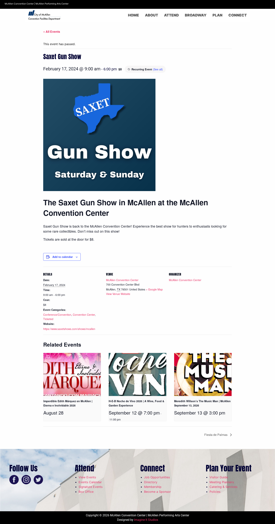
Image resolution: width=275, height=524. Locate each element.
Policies (215, 491)
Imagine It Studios (146, 520)
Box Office (86, 491)
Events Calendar (90, 482)
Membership (152, 487)
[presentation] (72, 374)
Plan (217, 15)
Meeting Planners (222, 482)
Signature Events (91, 487)
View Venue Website (118, 294)
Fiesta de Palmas (216, 434)
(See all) (158, 69)
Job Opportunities (157, 477)
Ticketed (48, 319)
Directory (150, 482)
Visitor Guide (219, 477)
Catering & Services (223, 487)
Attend (171, 15)
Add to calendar (62, 257)
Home (133, 15)
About (151, 15)
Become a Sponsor (157, 491)
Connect (237, 15)
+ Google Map (154, 289)
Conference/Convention (57, 314)
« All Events (51, 31)
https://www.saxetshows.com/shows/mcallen (69, 329)
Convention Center (84, 314)
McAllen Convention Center (122, 280)
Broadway (196, 15)
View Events (87, 477)
